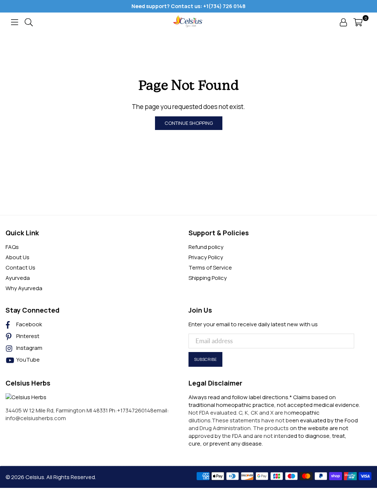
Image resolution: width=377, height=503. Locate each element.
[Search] (28, 21)
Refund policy (205, 247)
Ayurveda (18, 278)
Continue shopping (189, 123)
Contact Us (20, 267)
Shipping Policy (207, 278)
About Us (17, 257)
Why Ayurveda (24, 288)
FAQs (12, 247)
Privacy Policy (205, 257)
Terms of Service (210, 267)
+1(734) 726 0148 (224, 6)
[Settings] (343, 21)
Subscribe (205, 359)
